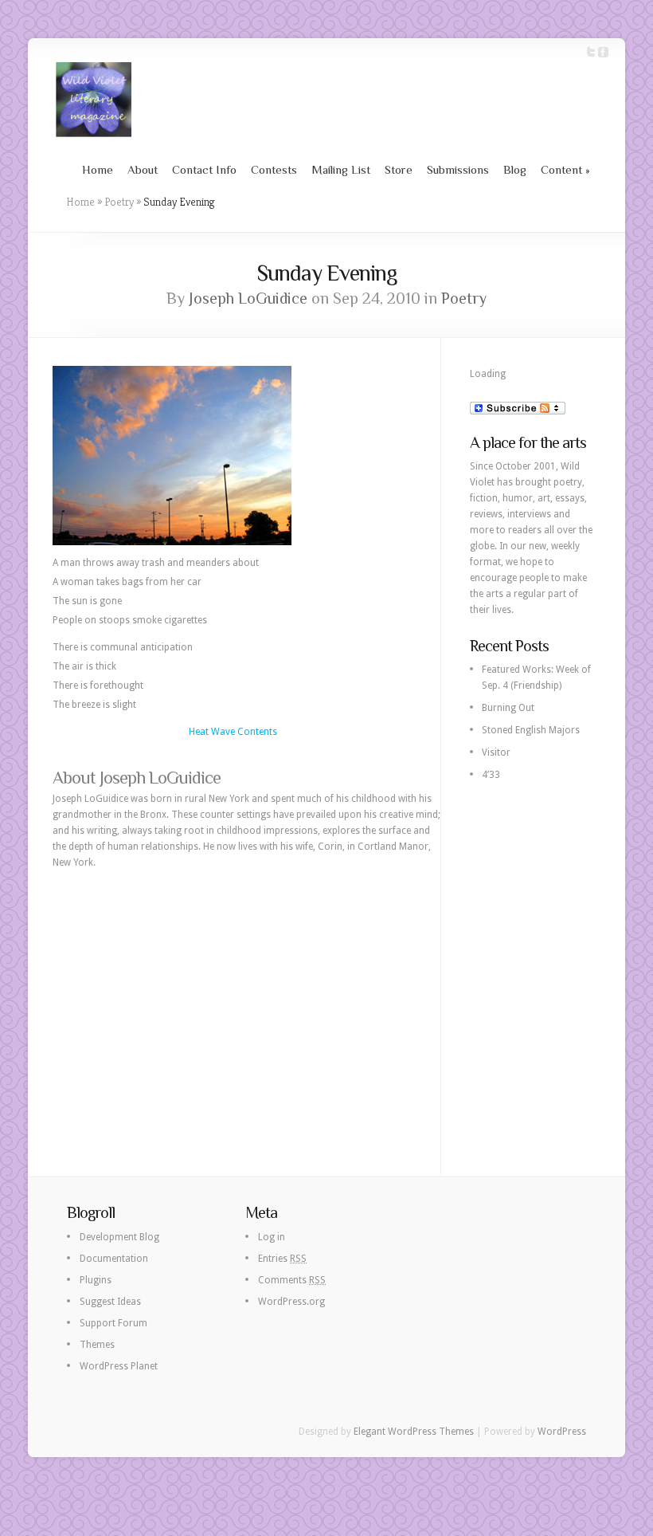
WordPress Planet (119, 1366)
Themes (97, 1344)
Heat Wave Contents (233, 731)
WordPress (562, 1431)
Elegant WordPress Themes (414, 1431)
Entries (282, 1258)
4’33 (491, 774)
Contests (274, 169)
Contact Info (204, 169)
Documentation (114, 1258)
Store (399, 169)
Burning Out (508, 707)
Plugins (95, 1280)
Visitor (496, 752)
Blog (514, 169)
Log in (271, 1237)
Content (565, 169)
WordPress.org (291, 1301)
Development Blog (119, 1237)
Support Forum (113, 1323)
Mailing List (340, 169)
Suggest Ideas (110, 1301)
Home (97, 169)
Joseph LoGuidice (248, 298)
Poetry (119, 201)
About (142, 169)
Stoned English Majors (531, 730)
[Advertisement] (246, 998)
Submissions (458, 169)
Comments (292, 1280)
